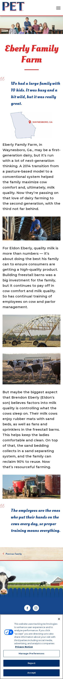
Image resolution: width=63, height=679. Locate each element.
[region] (31, 646)
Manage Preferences (31, 653)
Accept (31, 672)
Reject (31, 663)
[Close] (59, 619)
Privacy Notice (24, 646)
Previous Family (14, 553)
